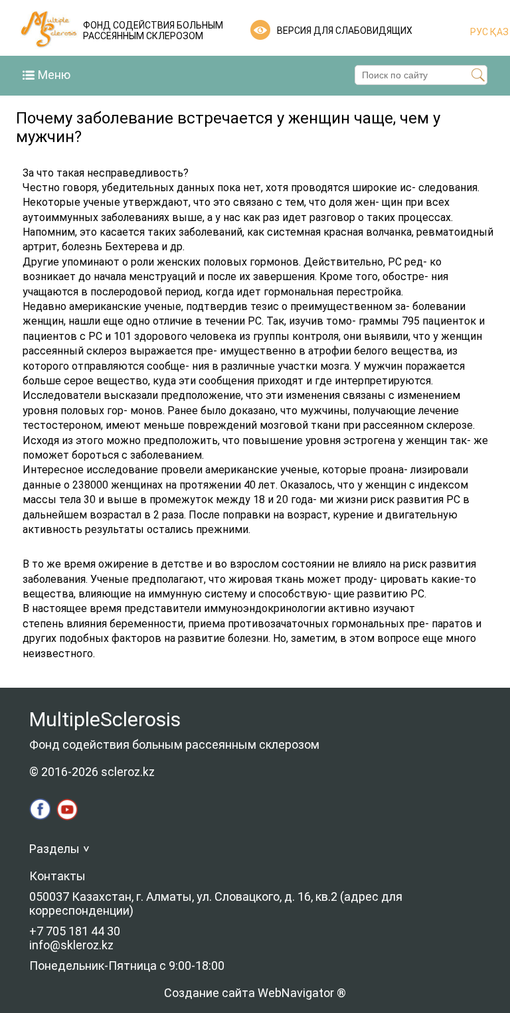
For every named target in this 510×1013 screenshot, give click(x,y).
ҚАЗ (498, 32)
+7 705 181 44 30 (74, 931)
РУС (479, 32)
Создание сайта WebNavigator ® (255, 993)
